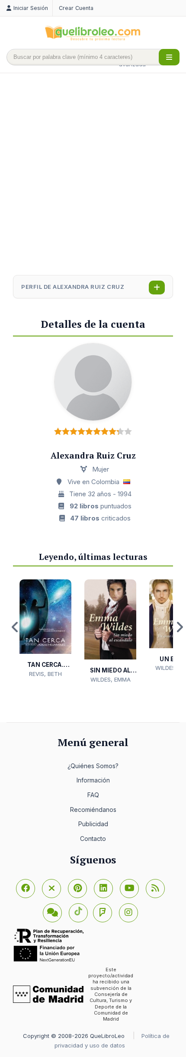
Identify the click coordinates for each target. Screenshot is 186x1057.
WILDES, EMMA (110, 679)
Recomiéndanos (93, 809)
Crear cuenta (76, 8)
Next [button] (179, 627)
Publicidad (93, 823)
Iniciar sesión (30, 8)
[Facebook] (25, 888)
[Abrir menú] (169, 57)
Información (93, 780)
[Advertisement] (93, 175)
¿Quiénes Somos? (93, 765)
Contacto (93, 838)
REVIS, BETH (45, 673)
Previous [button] (15, 627)
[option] (45, 629)
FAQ (93, 794)
